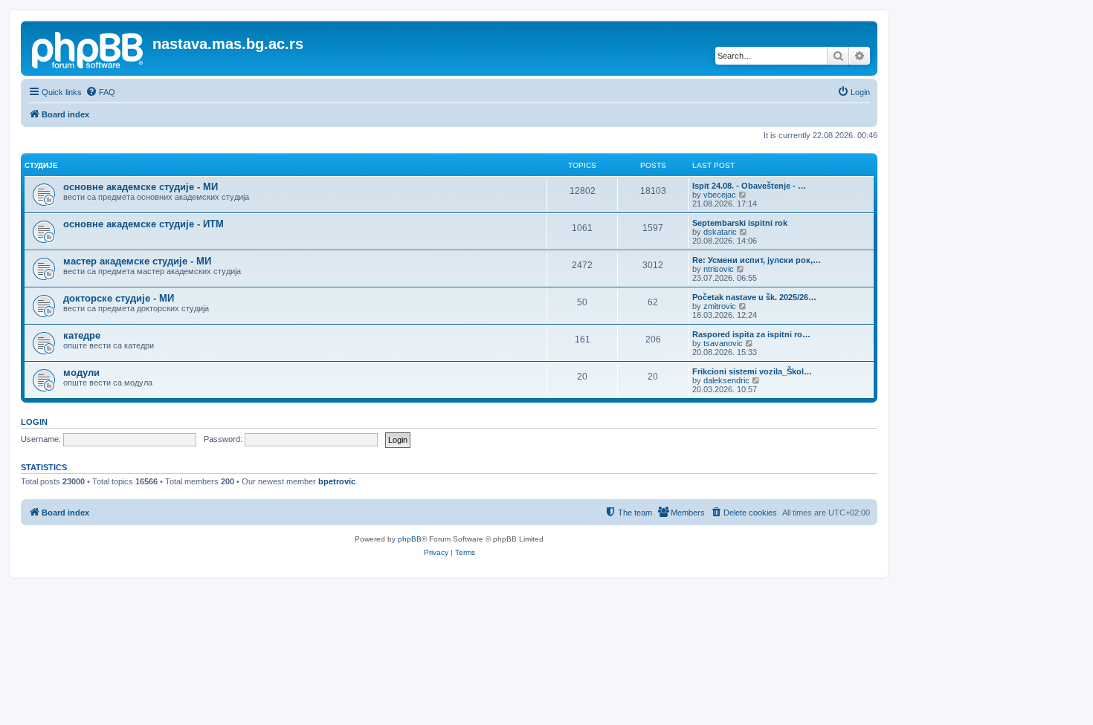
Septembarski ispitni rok (739, 222)
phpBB (410, 539)
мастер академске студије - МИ (137, 261)
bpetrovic (336, 481)
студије (41, 165)
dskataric (720, 231)
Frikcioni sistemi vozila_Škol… (752, 371)
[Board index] (88, 48)
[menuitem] (100, 92)
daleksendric (726, 380)
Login (34, 421)
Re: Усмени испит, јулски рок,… (756, 260)
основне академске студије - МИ (140, 186)
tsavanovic (723, 343)
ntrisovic (718, 268)
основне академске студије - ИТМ (143, 224)
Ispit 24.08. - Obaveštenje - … (749, 185)
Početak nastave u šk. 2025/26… (754, 297)
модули (81, 372)
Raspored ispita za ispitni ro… (751, 334)
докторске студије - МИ (118, 298)
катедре (81, 335)
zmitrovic (719, 306)
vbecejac (719, 194)
